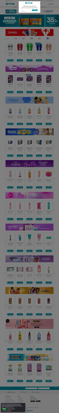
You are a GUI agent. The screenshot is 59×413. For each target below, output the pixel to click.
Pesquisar (35, 10)
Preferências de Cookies (7, 410)
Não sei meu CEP (23, 11)
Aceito (4, 408)
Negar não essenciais (10, 408)
